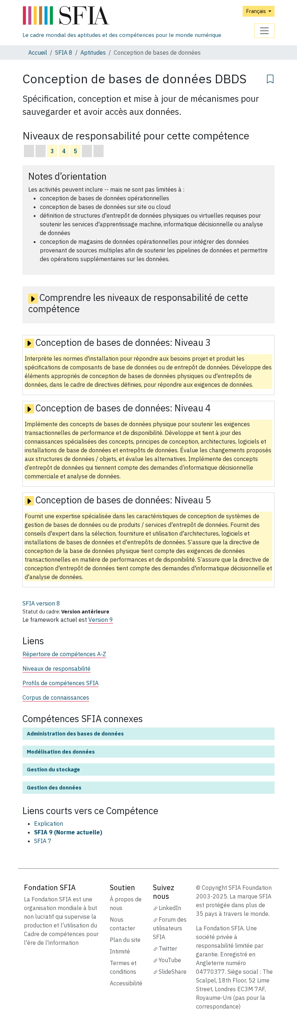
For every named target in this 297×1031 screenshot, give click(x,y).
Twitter (168, 948)
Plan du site (125, 939)
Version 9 (100, 619)
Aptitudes (93, 52)
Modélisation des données (61, 751)
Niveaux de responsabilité (56, 668)
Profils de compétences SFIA (60, 683)
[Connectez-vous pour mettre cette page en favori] (270, 78)
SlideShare (173, 971)
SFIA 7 (42, 841)
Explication (48, 823)
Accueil (37, 52)
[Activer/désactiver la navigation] (264, 31)
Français (256, 11)
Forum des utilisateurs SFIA (170, 928)
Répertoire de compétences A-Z (64, 654)
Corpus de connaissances (55, 697)
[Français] (121, 16)
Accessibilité (126, 983)
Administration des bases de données (75, 733)
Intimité (120, 951)
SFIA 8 (63, 52)
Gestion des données (54, 787)
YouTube (170, 960)
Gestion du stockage (53, 769)
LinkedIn (170, 907)
